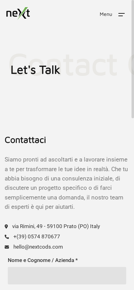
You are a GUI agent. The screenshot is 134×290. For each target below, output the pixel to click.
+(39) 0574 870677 (36, 236)
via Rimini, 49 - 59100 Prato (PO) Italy (56, 226)
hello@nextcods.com (38, 247)
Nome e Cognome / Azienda (43, 260)
